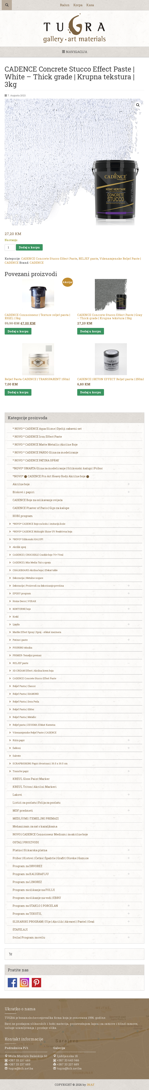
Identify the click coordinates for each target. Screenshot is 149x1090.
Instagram (24, 982)
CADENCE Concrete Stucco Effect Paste (49, 258)
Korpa (77, 5)
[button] (137, 105)
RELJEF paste (88, 258)
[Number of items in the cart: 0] (10, 954)
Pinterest (36, 982)
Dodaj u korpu (29, 247)
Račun (64, 5)
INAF (90, 1085)
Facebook (12, 982)
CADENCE (37, 262)
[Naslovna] (74, 28)
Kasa (90, 5)
